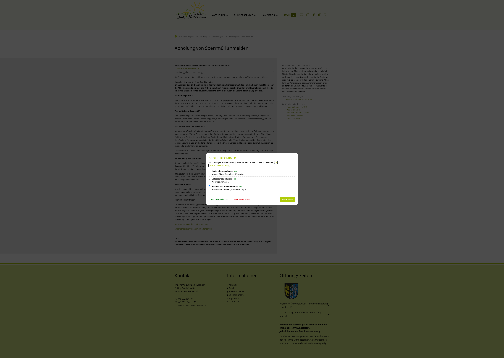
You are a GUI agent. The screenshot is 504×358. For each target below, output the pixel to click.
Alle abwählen (242, 199)
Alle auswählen (219, 199)
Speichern (287, 199)
